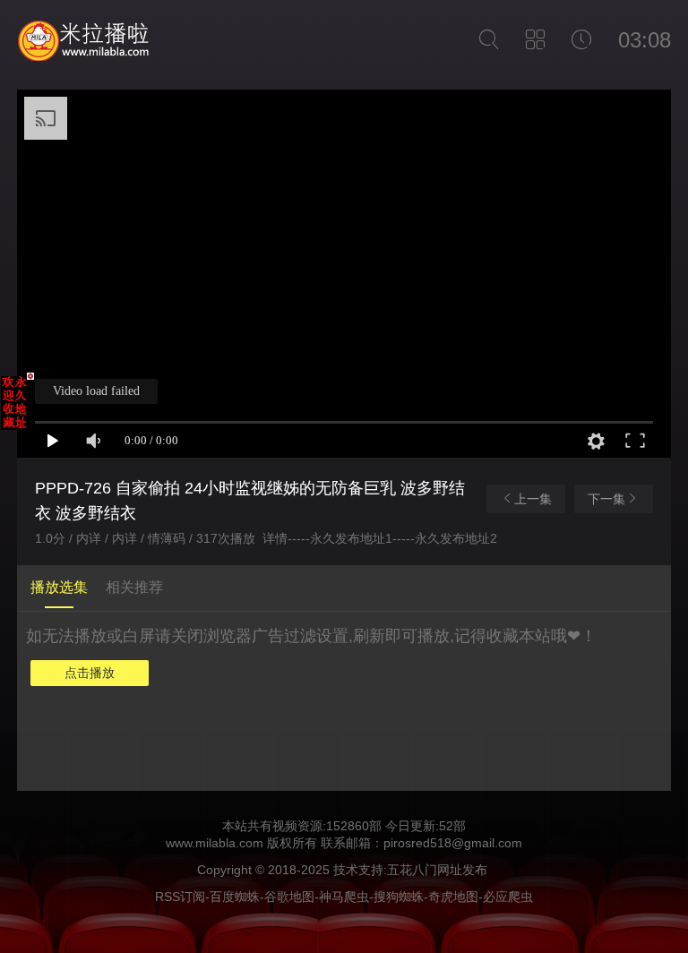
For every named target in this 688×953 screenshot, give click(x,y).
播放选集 (59, 587)
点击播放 (89, 672)
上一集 (533, 499)
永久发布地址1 (351, 538)
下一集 (606, 499)
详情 (275, 538)
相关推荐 (134, 587)
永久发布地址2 (456, 538)
